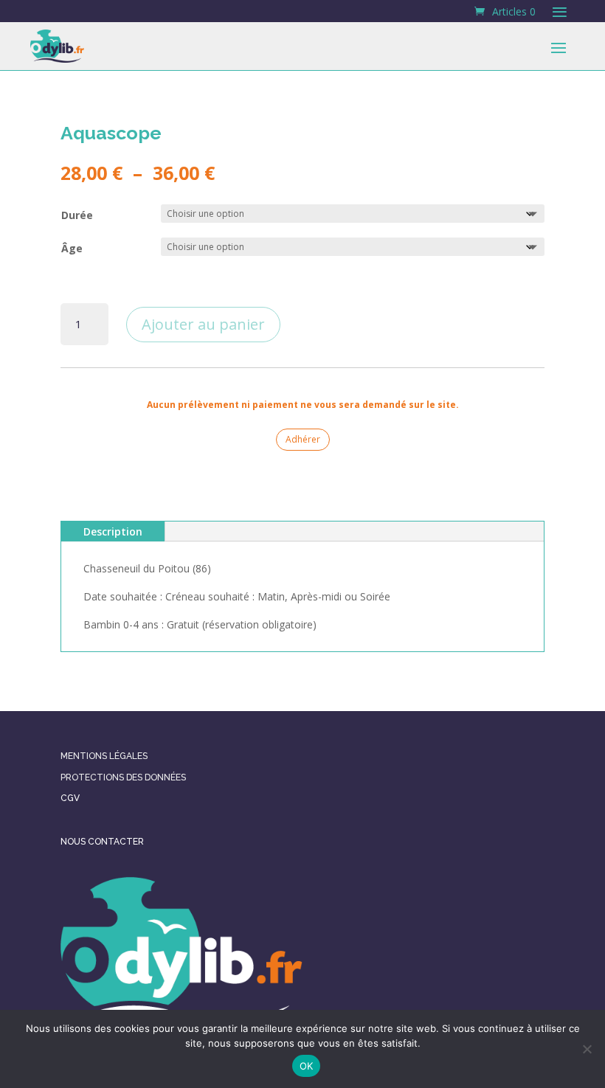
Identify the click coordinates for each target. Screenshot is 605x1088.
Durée (77, 215)
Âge (72, 248)
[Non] (586, 1049)
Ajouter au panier (203, 324)
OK (307, 1066)
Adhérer (303, 439)
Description (112, 531)
